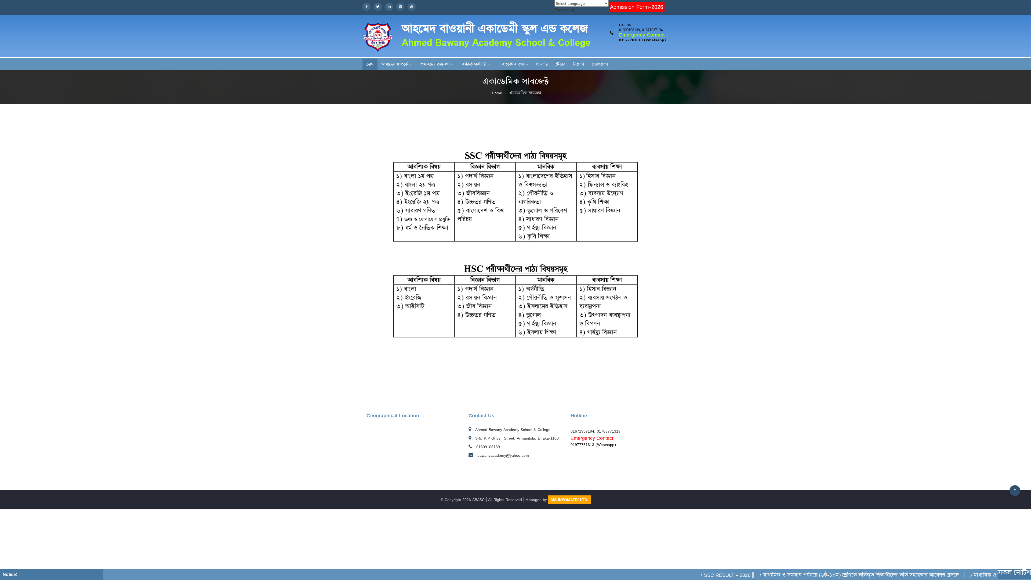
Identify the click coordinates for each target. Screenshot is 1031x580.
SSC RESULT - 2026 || (709, 575)
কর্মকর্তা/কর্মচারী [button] (474, 64)
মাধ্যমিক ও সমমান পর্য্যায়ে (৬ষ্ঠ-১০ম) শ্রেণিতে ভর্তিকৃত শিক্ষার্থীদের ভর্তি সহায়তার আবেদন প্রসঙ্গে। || (844, 575)
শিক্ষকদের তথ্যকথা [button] (435, 64)
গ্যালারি (542, 64)
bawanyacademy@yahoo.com (503, 455)
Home (497, 93)
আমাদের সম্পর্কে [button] (395, 64)
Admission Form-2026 (636, 7)
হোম (369, 64)
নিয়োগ (578, 64)
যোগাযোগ (600, 64)
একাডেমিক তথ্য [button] (511, 64)
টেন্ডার (560, 64)
